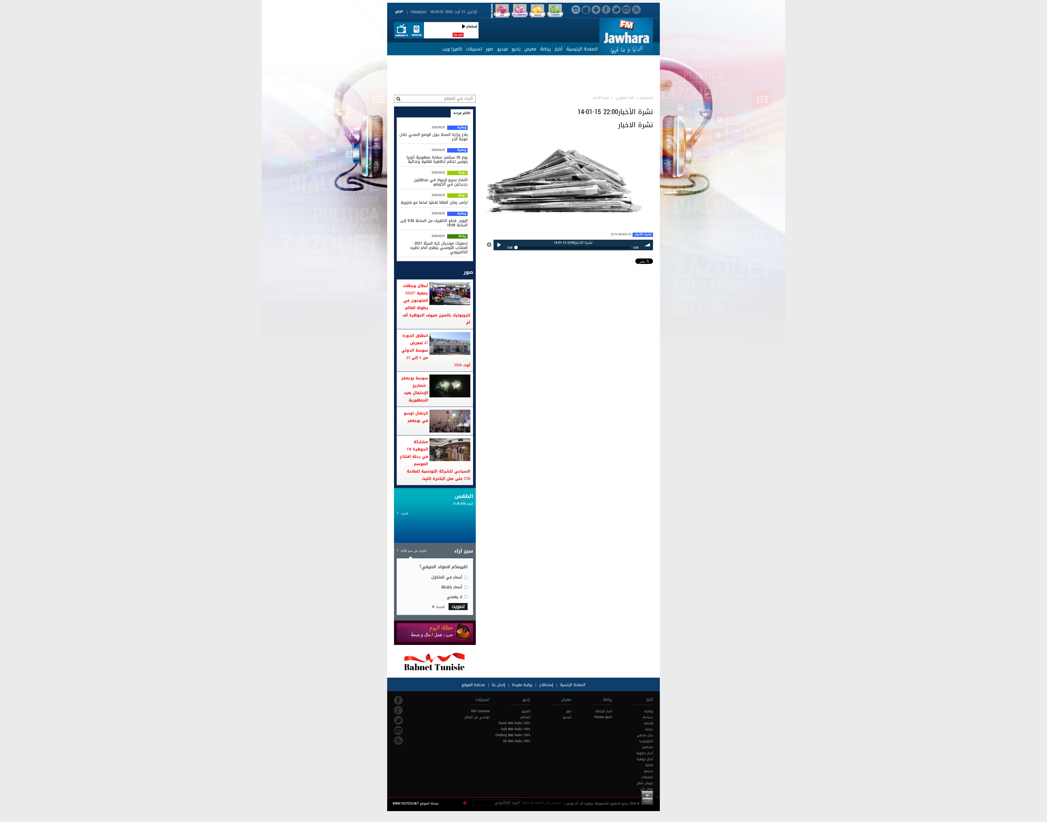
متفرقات (647, 777)
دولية (462, 173)
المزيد (404, 513)
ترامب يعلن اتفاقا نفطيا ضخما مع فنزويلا (434, 202)
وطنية (461, 128)
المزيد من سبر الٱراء (413, 551)
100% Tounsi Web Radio (514, 723)
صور (489, 49)
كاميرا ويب (452, 49)
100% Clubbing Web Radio (512, 735)
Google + (398, 710)
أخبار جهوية (644, 753)
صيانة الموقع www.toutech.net (415, 803)
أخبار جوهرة (645, 759)
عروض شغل (644, 783)
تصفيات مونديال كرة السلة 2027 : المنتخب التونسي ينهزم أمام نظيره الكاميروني (439, 248)
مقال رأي (646, 789)
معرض (530, 49)
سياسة (648, 717)
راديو (516, 49)
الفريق (525, 711)
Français (418, 12)
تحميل (489, 245)
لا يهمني (454, 597)
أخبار (558, 49)
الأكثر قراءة (461, 113)
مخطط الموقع (473, 685)
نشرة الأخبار (643, 235)
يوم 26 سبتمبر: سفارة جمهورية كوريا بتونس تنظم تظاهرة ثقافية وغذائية (437, 159)
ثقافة (649, 765)
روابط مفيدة (522, 685)
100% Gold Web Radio (515, 729)
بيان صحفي (645, 735)
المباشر (525, 717)
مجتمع (648, 771)
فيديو (502, 49)
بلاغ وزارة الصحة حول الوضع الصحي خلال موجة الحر (433, 137)
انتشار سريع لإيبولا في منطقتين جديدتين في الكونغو (441, 182)
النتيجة (440, 607)
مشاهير (647, 747)
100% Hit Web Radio (516, 741)
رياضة (545, 49)
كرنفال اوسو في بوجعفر (416, 417)
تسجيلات (474, 49)
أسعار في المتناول (446, 577)
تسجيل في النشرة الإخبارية (541, 803)
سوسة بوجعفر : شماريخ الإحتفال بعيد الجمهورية (414, 389)
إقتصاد (648, 723)
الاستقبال (646, 98)
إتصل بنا (498, 685)
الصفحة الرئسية (572, 685)
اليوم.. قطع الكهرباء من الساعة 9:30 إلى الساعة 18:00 (434, 223)
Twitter (398, 720)
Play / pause (499, 245)
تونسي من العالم (477, 717)
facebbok (398, 700)
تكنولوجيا (646, 741)
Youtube (398, 730)
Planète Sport (603, 717)
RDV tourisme (480, 711)
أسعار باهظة (451, 587)
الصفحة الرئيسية (582, 49)
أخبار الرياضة (603, 711)
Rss (398, 740)
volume (647, 245)
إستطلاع (545, 685)
